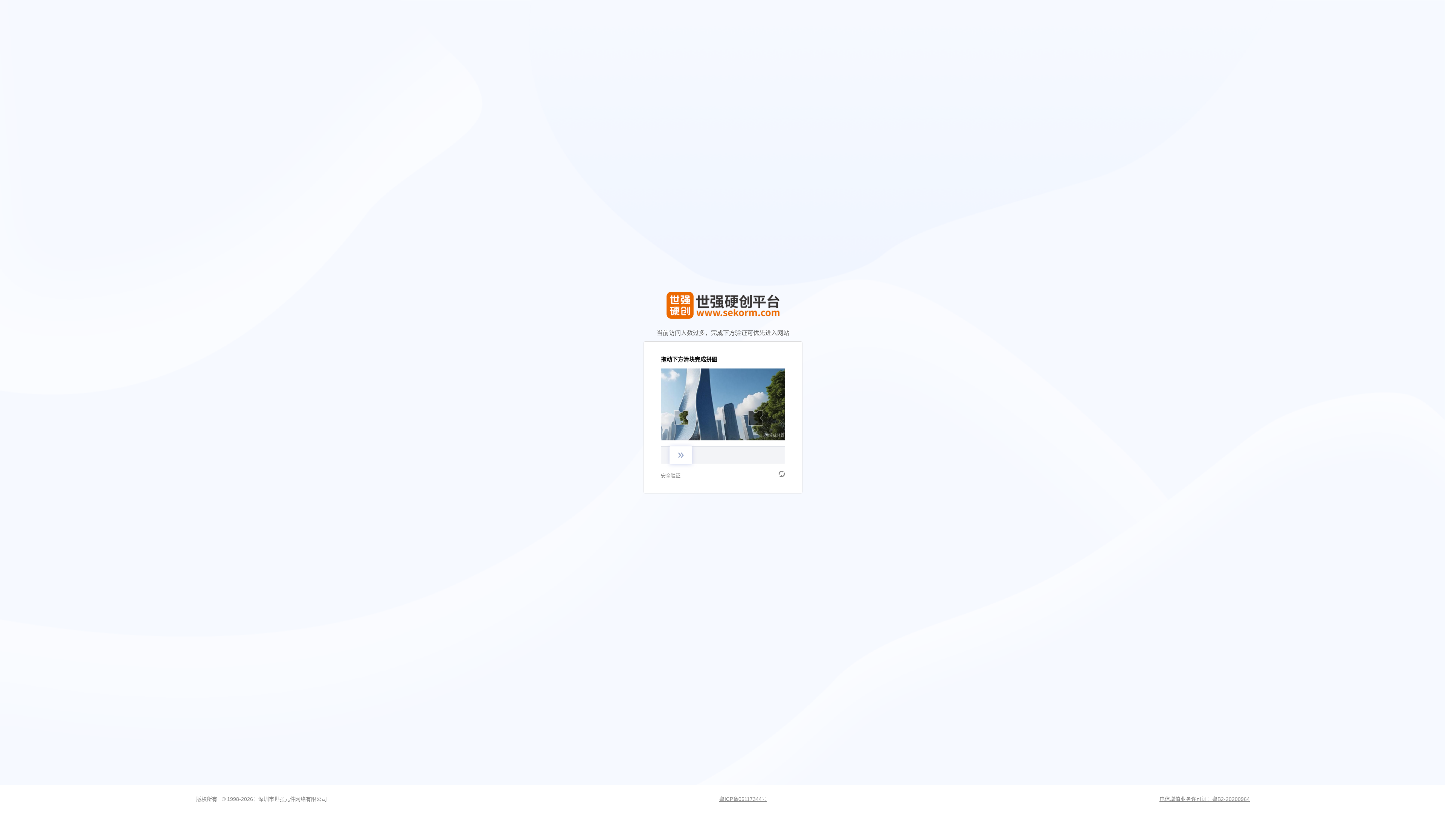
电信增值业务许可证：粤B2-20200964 (1204, 799)
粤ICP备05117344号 (743, 799)
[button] (781, 473)
